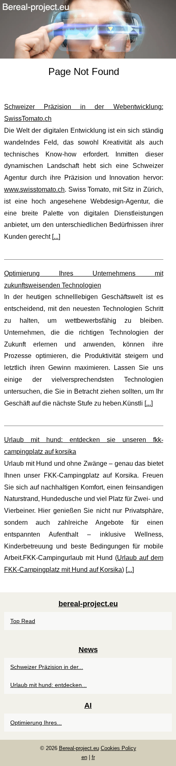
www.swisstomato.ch (34, 189)
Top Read (22, 621)
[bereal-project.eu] (88, 29)
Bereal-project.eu (79, 748)
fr (93, 757)
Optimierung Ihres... (36, 722)
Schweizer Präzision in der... (46, 667)
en (84, 757)
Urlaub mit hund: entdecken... (48, 685)
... (56, 236)
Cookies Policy (118, 748)
